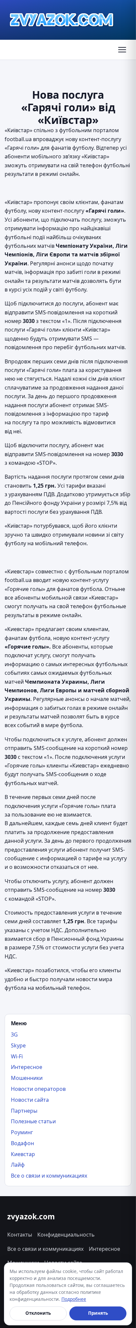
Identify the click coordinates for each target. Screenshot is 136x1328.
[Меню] (122, 49)
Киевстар (23, 1154)
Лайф (18, 1164)
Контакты (19, 1234)
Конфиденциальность (66, 1234)
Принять (98, 1313)
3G (14, 1034)
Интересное (26, 1067)
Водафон (22, 1143)
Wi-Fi (17, 1056)
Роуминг (22, 1132)
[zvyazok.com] (61, 20)
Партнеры (24, 1110)
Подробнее (73, 1299)
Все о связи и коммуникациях (49, 1175)
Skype (18, 1045)
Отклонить (38, 1313)
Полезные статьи (33, 1121)
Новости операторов (38, 1088)
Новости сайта (30, 1099)
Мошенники (27, 1078)
